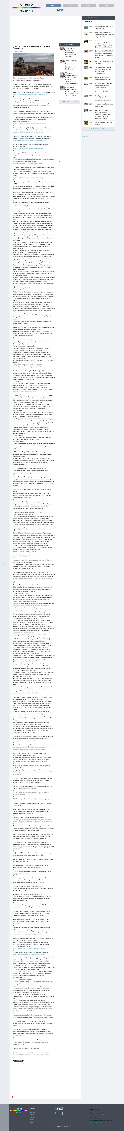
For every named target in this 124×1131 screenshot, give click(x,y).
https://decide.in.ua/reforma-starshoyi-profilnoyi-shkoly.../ (29, 954)
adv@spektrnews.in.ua (107, 1115)
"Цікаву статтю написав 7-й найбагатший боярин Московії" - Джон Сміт (71, 52)
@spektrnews (86, 136)
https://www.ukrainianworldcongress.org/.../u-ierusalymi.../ (30, 94)
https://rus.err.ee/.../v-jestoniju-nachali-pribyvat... (27, 693)
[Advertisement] (46, 29)
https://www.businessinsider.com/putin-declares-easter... (29, 749)
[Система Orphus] (59, 1108)
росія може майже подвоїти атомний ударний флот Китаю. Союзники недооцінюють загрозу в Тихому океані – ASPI (103, 88)
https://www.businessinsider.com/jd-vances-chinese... (28, 163)
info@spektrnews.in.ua (96, 1122)
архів (106, 5)
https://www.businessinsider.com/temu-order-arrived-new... (30, 140)
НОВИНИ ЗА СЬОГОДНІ (69, 101)
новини (53, 5)
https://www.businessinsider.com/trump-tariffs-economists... (30, 124)
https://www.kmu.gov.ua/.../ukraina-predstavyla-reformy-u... (30, 948)
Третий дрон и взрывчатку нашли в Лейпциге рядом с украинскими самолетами (103, 98)
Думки (32, 1119)
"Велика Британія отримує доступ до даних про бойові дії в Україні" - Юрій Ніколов (104, 35)
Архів (31, 1122)
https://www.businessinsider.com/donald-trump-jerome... (29, 148)
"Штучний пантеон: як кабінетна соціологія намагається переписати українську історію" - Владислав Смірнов (102, 114)
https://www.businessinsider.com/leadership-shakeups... (29, 178)
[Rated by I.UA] (59, 1113)
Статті (32, 1117)
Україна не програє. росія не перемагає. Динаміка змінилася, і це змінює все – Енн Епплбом (71, 65)
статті (71, 5)
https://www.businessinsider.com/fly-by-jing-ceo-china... (29, 132)
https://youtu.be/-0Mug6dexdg (21, 556)
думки (88, 5)
